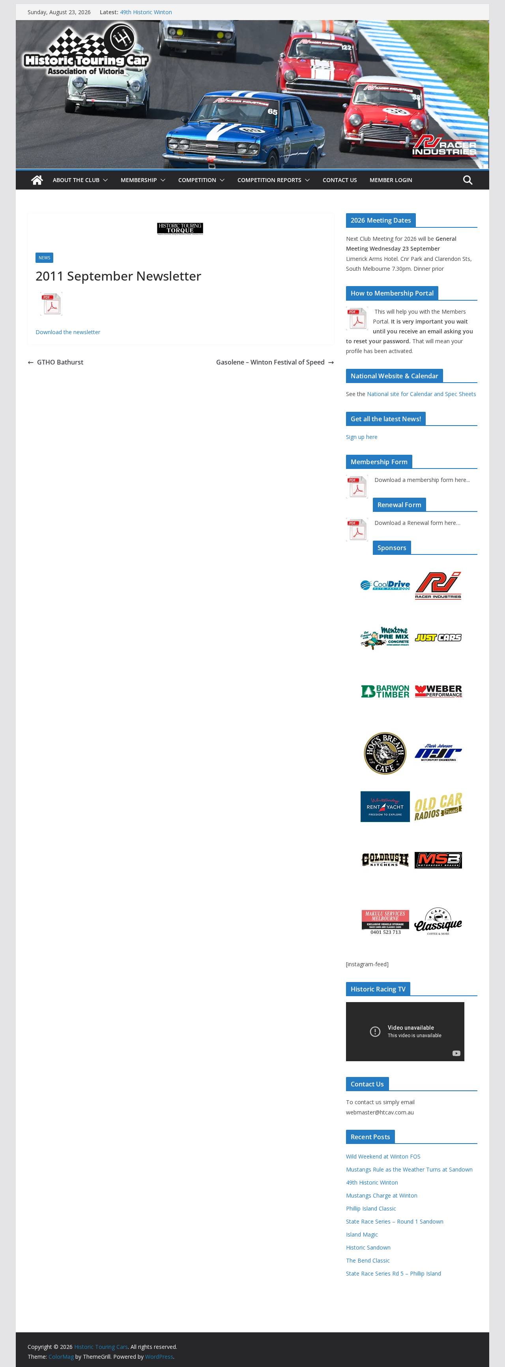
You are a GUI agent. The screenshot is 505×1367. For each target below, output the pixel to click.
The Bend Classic (368, 1260)
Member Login (391, 180)
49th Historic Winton (372, 1182)
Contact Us (340, 180)
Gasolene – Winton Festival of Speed (270, 362)
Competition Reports (269, 180)
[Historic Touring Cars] (37, 180)
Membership (139, 180)
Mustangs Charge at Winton (381, 1195)
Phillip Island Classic (371, 1208)
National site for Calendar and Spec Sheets (421, 394)
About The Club (76, 180)
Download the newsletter (68, 332)
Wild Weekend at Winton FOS (383, 1156)
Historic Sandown (368, 1247)
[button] (103, 180)
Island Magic (362, 1234)
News (44, 257)
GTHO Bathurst (60, 362)
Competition (197, 180)
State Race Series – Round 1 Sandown (394, 1221)
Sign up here (362, 437)
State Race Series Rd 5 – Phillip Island (393, 1273)
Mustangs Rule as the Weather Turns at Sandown (183, 11)
